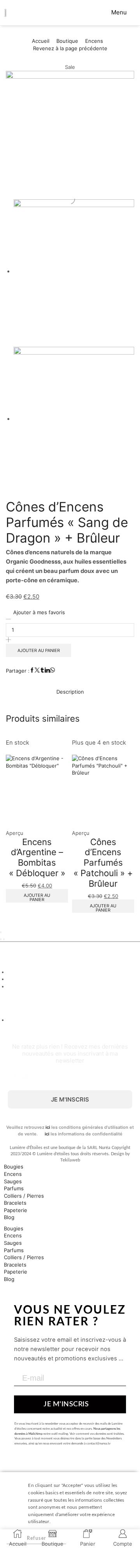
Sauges (13, 1181)
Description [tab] (70, 692)
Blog (9, 1217)
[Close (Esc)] (1, 932)
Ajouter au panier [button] (37, 897)
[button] (115, 12)
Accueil (40, 41)
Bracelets (15, 1203)
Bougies (13, 1166)
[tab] (70, 692)
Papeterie (15, 1210)
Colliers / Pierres (24, 1196)
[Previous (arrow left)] (1, 939)
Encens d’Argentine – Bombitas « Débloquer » (37, 857)
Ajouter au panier (39, 650)
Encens (94, 41)
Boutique (67, 41)
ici (48, 1127)
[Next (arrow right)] (4, 939)
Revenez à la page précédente (70, 48)
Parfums (14, 1188)
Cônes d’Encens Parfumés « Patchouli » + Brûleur (103, 862)
